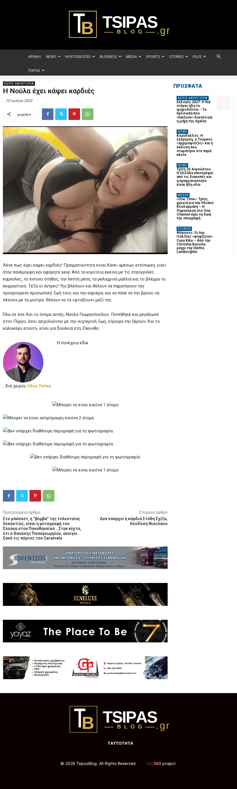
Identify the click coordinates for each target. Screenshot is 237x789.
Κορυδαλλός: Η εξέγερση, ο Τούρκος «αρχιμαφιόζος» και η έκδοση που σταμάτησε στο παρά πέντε (195, 145)
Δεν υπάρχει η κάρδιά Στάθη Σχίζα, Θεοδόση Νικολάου (134, 521)
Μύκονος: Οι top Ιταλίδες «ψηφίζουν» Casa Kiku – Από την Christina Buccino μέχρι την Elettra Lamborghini (195, 242)
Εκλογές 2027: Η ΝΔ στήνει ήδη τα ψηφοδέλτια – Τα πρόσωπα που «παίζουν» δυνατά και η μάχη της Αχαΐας (194, 111)
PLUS (197, 56)
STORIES (176, 56)
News (182, 131)
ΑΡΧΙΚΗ (34, 56)
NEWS (51, 56)
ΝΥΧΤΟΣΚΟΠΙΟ (78, 56)
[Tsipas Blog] (118, 25)
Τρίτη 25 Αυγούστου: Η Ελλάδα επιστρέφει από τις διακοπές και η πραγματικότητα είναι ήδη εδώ (195, 177)
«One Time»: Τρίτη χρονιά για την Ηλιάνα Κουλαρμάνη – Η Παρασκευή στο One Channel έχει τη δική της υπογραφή (195, 208)
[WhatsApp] (87, 114)
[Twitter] (61, 114)
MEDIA (131, 56)
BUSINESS (108, 56)
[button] (218, 56)
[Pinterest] (74, 114)
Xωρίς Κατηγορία (19, 83)
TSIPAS (34, 70)
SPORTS (153, 56)
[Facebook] (47, 114)
